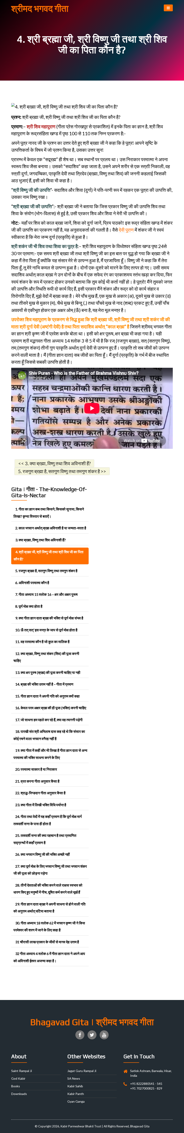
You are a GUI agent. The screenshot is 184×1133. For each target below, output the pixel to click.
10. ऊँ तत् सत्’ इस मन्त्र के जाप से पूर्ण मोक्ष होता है (46, 630)
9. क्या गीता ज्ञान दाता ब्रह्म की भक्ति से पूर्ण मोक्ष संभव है (49, 618)
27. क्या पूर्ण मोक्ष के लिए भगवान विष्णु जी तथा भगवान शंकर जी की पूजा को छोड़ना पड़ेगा (50, 870)
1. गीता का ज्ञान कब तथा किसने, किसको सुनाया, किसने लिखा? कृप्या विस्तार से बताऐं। (48, 512)
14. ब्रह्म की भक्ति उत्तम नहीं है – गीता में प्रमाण (44, 684)
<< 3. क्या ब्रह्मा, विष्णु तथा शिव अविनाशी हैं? (54, 463)
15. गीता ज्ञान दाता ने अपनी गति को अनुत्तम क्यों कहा (47, 696)
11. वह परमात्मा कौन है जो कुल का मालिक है (42, 641)
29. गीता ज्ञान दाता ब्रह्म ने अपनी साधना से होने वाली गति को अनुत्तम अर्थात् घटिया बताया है (49, 907)
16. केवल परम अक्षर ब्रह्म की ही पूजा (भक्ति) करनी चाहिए (50, 708)
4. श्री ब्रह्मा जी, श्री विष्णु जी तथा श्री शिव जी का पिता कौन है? (48, 555)
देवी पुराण (126, 229)
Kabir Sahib (75, 1086)
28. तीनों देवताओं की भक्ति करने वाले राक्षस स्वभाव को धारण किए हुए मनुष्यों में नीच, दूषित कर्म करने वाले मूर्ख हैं (47, 888)
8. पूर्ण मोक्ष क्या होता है (28, 606)
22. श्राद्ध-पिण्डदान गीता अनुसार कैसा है (40, 793)
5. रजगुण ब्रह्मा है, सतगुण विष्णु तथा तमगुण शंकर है (46, 571)
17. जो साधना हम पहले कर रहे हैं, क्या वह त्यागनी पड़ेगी (49, 720)
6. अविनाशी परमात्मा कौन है (32, 582)
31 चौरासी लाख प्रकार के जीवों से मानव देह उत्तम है (47, 942)
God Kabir (18, 1078)
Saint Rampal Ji (21, 1071)
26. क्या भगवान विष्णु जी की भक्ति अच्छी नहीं (42, 854)
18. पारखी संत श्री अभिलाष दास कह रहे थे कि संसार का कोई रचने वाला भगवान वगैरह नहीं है (49, 735)
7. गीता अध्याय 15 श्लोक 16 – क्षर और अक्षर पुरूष (46, 594)
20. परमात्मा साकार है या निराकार (36, 769)
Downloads (19, 1094)
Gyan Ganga (76, 1101)
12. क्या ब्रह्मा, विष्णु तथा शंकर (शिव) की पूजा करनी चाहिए (46, 657)
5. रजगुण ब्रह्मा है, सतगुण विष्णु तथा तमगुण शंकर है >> (62, 471)
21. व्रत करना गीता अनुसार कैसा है (37, 781)
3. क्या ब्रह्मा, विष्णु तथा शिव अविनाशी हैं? (40, 540)
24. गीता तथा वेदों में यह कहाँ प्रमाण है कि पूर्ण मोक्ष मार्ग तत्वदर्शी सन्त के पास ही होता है (47, 820)
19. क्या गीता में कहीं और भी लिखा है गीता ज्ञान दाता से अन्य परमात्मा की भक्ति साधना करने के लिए (50, 754)
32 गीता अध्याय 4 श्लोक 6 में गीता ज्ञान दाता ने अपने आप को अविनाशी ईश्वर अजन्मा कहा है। (49, 957)
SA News (73, 1078)
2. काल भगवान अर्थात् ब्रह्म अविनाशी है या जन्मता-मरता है (50, 528)
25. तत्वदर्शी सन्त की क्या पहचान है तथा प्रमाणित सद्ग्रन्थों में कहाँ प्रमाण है (44, 839)
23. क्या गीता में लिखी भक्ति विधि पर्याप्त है (40, 805)
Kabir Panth (75, 1094)
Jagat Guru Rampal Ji (81, 1071)
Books (15, 1086)
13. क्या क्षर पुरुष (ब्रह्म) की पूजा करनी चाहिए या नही (47, 672)
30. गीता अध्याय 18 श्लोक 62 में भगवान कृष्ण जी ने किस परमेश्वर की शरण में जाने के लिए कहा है (49, 926)
